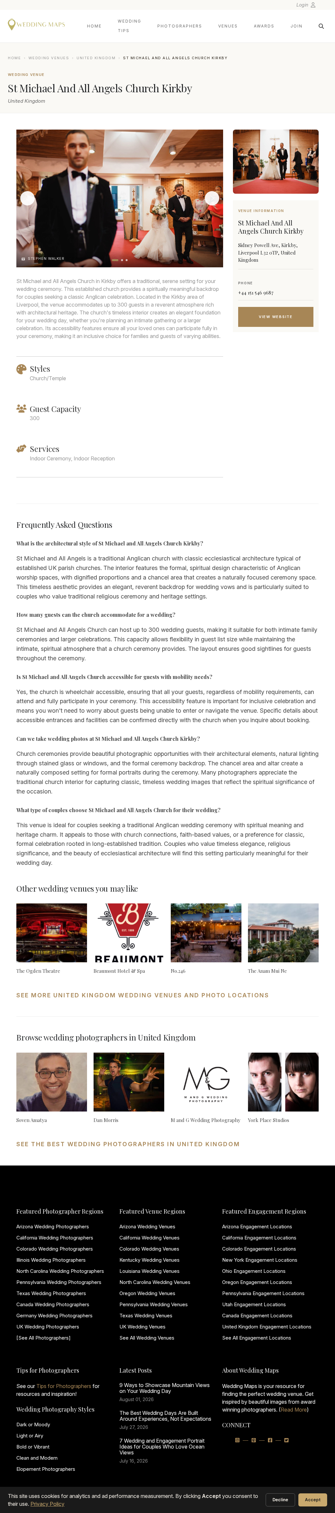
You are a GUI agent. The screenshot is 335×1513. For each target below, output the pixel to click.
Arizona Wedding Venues (147, 1226)
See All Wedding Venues (146, 1338)
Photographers (179, 26)
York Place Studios (268, 1120)
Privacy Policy (47, 1504)
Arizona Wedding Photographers (52, 1226)
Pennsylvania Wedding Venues (153, 1304)
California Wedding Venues (149, 1238)
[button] (115, 260)
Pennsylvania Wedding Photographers (58, 1282)
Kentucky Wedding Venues (149, 1260)
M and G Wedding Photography (205, 1120)
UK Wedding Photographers (47, 1327)
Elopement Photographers (45, 1469)
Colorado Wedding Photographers (54, 1249)
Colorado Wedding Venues (149, 1249)
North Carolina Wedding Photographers (60, 1271)
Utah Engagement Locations (254, 1304)
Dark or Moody (33, 1424)
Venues (228, 26)
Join (297, 26)
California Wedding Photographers (54, 1238)
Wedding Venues (48, 58)
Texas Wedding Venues (145, 1315)
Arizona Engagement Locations (257, 1226)
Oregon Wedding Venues (147, 1293)
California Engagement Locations (259, 1238)
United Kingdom (96, 58)
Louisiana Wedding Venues (149, 1271)
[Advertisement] (276, 389)
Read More (294, 1409)
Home (94, 26)
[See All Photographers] (43, 1338)
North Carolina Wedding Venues (154, 1282)
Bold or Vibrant (32, 1447)
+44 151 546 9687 (255, 292)
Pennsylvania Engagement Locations (263, 1293)
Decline (281, 1499)
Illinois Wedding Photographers (51, 1260)
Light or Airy (29, 1436)
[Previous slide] (27, 198)
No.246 (178, 971)
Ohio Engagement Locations (254, 1271)
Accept (313, 1499)
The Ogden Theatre (38, 971)
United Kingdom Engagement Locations (266, 1327)
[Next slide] (212, 198)
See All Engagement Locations (256, 1338)
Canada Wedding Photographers (52, 1304)
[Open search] (321, 26)
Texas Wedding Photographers (51, 1293)
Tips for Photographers (63, 1386)
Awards (264, 26)
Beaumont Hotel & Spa (119, 971)
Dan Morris (106, 1120)
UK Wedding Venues (142, 1327)
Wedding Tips (129, 26)
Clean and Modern (37, 1458)
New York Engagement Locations (259, 1260)
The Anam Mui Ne (267, 971)
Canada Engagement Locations (257, 1315)
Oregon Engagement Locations (257, 1282)
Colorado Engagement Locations (259, 1249)
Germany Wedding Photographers (54, 1315)
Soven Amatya (31, 1120)
